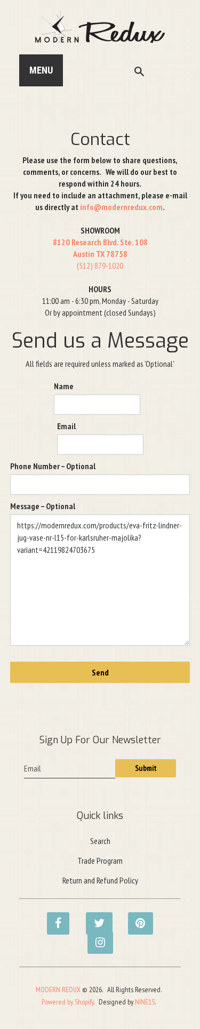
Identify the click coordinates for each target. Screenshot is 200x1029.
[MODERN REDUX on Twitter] (94, 917)
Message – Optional (42, 506)
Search (100, 840)
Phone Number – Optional (52, 466)
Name (64, 386)
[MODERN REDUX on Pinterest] (136, 917)
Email (66, 426)
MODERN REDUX (58, 989)
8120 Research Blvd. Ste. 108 (100, 242)
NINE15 (145, 1002)
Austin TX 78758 (100, 253)
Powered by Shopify (67, 1002)
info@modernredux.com (121, 207)
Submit (146, 768)
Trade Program (100, 860)
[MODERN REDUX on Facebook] (55, 917)
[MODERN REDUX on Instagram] (95, 936)
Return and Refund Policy (100, 880)
